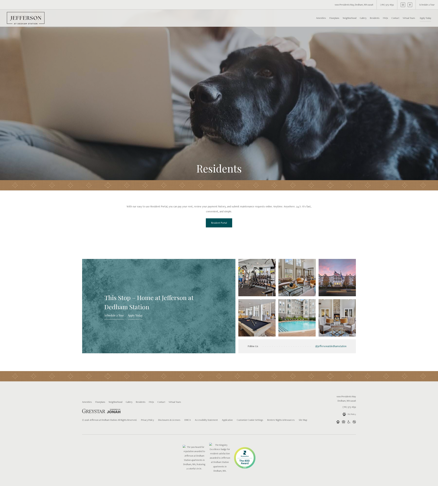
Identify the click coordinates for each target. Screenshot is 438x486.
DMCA (187, 419)
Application (227, 419)
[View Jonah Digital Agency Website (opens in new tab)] (113, 412)
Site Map (303, 419)
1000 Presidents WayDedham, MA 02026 (346, 398)
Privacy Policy (147, 419)
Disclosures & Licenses (169, 419)
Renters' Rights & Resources (281, 419)
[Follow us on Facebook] (410, 5)
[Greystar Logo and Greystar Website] (93, 411)
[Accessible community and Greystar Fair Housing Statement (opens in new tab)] (348, 422)
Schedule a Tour (114, 315)
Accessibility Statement (206, 419)
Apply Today (425, 18)
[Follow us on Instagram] (403, 5)
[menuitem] (321, 18)
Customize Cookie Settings (250, 419)
